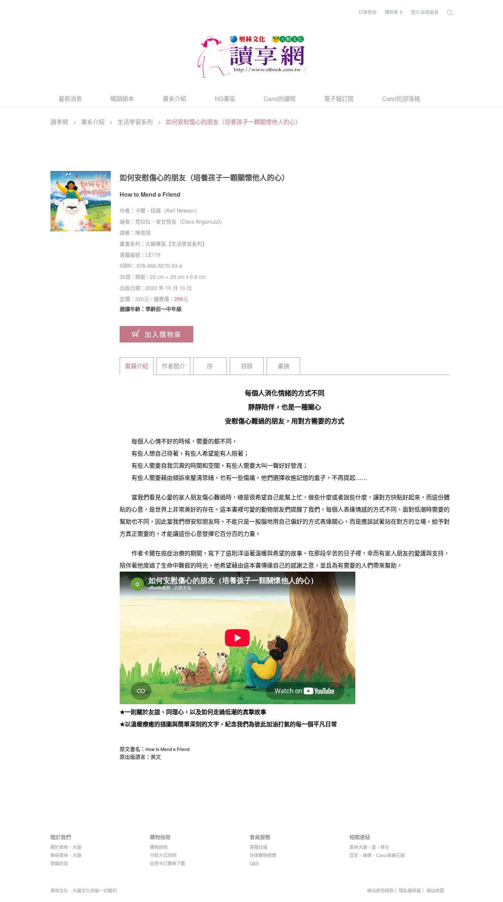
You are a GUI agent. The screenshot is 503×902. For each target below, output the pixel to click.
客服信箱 (258, 847)
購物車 (393, 12)
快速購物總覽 (263, 855)
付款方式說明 (163, 855)
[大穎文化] (251, 55)
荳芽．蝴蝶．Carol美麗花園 (377, 855)
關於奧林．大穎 (65, 847)
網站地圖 (435, 890)
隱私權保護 (410, 890)
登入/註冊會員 (425, 12)
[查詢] (450, 12)
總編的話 (59, 863)
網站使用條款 (380, 890)
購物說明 (159, 847)
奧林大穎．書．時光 (369, 847)
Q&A (254, 863)
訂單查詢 (367, 12)
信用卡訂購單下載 (167, 863)
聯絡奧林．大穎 (65, 855)
